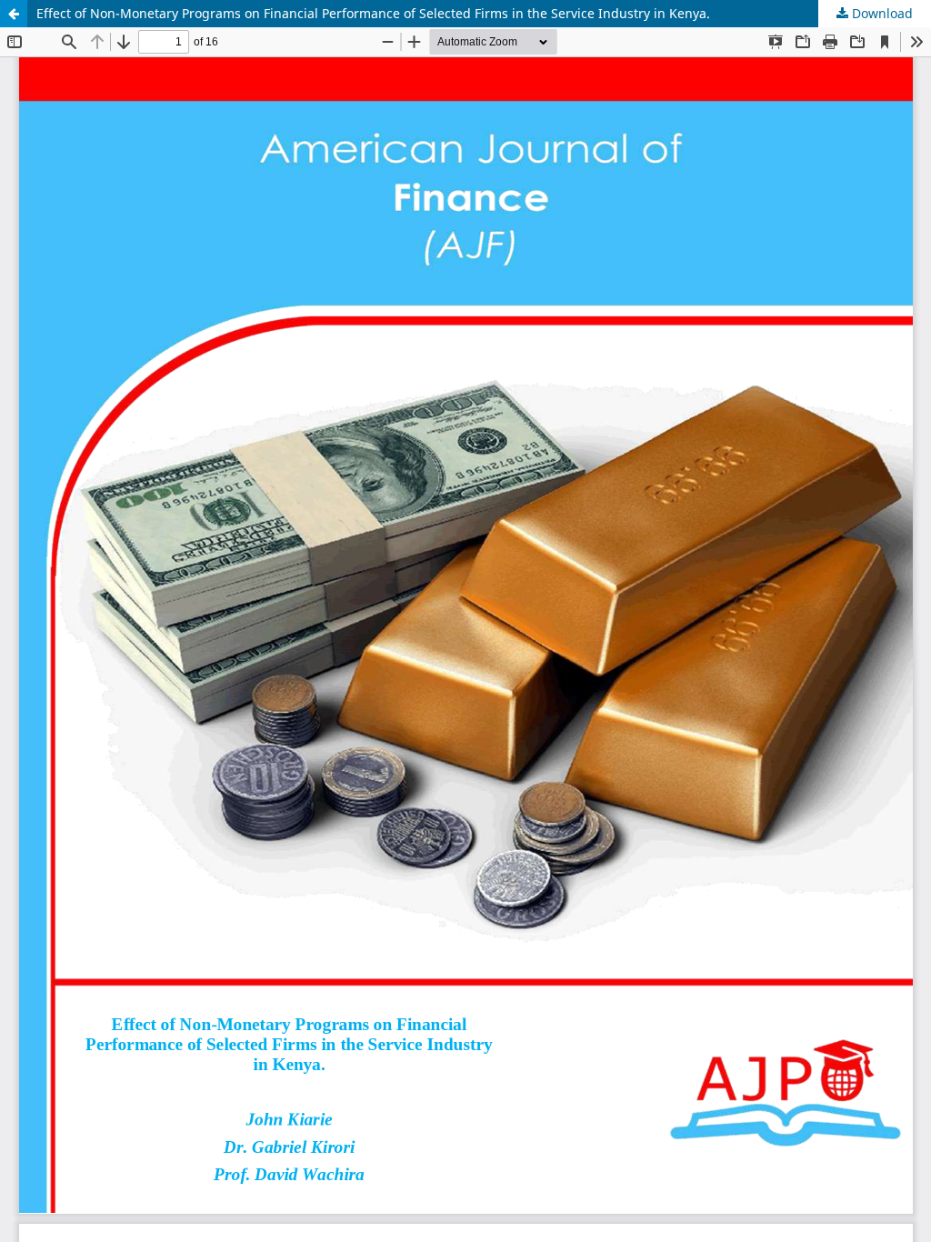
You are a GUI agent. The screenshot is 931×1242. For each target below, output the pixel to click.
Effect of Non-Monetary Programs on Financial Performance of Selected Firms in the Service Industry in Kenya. (373, 13)
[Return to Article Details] (13, 13)
